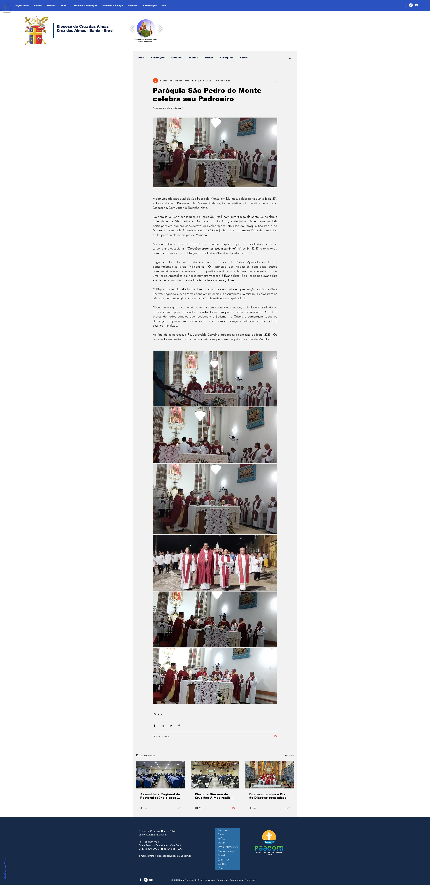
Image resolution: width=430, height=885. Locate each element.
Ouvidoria (222, 864)
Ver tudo (289, 754)
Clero (244, 57)
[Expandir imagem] (215, 378)
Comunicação (223, 859)
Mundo (193, 57)
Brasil (209, 57)
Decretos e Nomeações (228, 847)
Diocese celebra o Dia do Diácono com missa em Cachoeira (268, 796)
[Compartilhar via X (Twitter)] (162, 725)
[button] (146, 28)
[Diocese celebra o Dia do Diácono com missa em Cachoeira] (269, 774)
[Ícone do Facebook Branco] (140, 880)
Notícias (221, 838)
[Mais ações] (275, 81)
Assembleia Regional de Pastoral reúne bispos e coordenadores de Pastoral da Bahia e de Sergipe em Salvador (160, 796)
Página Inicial (223, 830)
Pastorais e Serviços (226, 851)
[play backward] (132, 28)
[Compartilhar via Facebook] (154, 725)
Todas (140, 57)
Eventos (221, 868)
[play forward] (160, 28)
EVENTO (221, 843)
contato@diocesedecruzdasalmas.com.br (168, 855)
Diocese (176, 57)
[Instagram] (411, 5)
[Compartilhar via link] (179, 725)
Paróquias (226, 57)
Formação (158, 57)
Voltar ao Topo (5, 868)
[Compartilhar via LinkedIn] (171, 725)
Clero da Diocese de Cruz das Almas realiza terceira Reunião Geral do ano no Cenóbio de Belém (213, 796)
